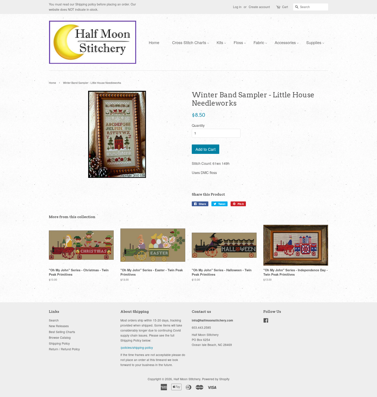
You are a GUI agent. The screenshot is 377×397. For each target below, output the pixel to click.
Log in (237, 7)
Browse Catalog (60, 337)
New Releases (59, 326)
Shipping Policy (59, 343)
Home (52, 82)
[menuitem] (153, 42)
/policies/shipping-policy (136, 347)
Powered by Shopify (216, 379)
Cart (285, 7)
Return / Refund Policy (64, 349)
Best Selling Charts (62, 332)
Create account (259, 7)
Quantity (198, 125)
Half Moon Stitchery (187, 379)
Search (54, 320)
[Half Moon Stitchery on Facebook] (265, 321)
